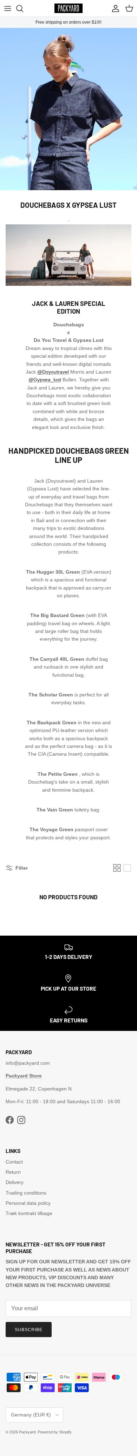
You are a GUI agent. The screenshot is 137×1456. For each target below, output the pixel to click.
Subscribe (29, 1329)
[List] (127, 868)
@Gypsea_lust (44, 379)
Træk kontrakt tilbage (29, 1213)
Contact (14, 1162)
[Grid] (117, 868)
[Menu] (7, 8)
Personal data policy (28, 1203)
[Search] (23, 8)
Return (13, 1172)
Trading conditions (26, 1193)
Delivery (15, 1182)
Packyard (27, 1432)
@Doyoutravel (53, 372)
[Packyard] (68, 8)
